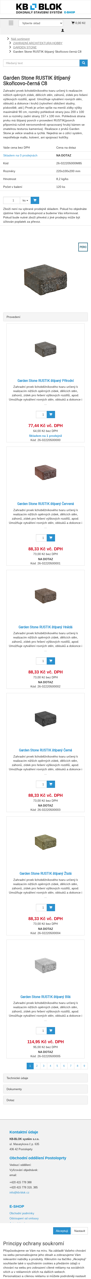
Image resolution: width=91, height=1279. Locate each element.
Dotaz (10, 1100)
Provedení (13, 317)
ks (24, 200)
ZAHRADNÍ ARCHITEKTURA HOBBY (37, 43)
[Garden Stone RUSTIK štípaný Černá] (45, 718)
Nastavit (79, 1231)
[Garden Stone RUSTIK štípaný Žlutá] (45, 842)
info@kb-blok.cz (19, 1192)
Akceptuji (62, 1231)
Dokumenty (14, 1089)
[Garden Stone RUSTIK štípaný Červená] (45, 472)
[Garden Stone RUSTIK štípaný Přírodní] (45, 349)
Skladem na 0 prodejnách (20, 155)
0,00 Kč (79, 23)
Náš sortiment (20, 39)
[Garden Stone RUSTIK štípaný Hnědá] (45, 595)
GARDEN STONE (25, 47)
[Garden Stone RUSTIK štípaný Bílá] (45, 965)
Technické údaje (17, 1078)
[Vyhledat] (83, 63)
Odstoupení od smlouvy (24, 1218)
